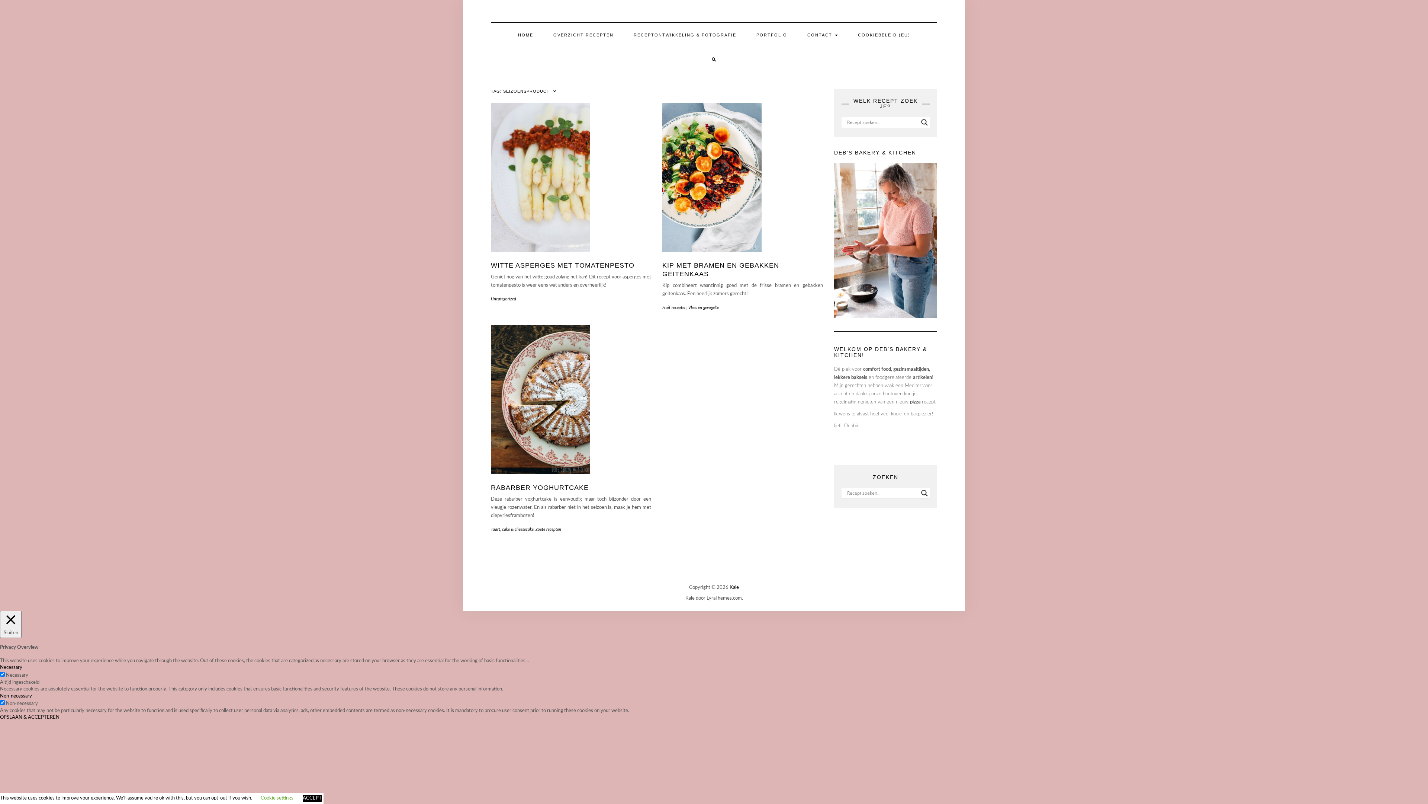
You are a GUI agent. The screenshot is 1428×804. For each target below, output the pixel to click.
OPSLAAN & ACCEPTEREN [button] (30, 717)
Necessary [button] (11, 667)
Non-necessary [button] (16, 696)
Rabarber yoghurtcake (540, 487)
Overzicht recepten (583, 35)
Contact (820, 35)
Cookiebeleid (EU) (884, 35)
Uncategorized (503, 299)
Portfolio (771, 35)
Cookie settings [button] (277, 798)
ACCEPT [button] (312, 798)
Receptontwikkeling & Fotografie (685, 35)
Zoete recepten (548, 529)
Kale (734, 587)
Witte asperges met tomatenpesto (562, 265)
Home (525, 35)
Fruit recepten (674, 308)
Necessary (17, 675)
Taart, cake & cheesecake (512, 529)
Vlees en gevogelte (703, 308)
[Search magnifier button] (924, 122)
